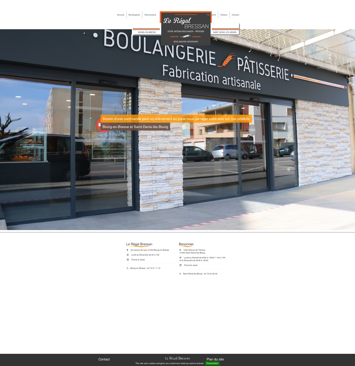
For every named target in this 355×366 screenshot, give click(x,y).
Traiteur (223, 14)
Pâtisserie (211, 14)
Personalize (212, 363)
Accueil (120, 14)
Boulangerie (134, 14)
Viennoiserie (150, 14)
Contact (235, 14)
